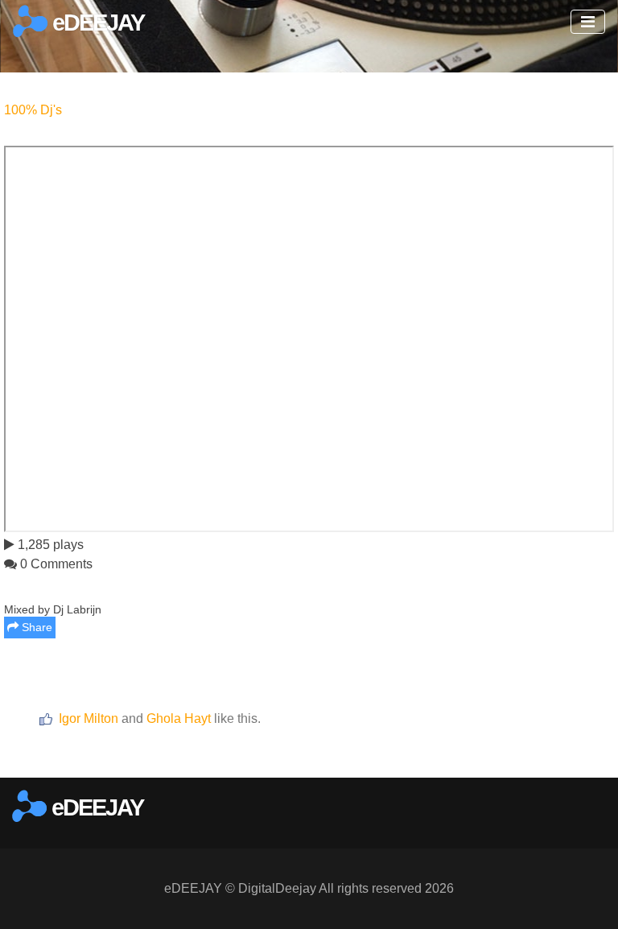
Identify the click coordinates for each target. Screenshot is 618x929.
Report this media (563, 757)
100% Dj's (33, 110)
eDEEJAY (95, 22)
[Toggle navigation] (588, 22)
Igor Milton (88, 718)
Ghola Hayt (178, 718)
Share (35, 627)
